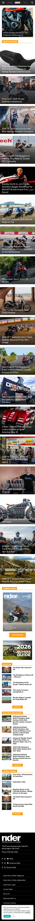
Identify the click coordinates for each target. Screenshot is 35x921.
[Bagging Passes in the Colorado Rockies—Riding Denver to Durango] (6, 792)
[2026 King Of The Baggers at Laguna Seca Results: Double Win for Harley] (17, 150)
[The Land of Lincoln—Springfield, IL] (6, 692)
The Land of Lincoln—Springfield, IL (21, 691)
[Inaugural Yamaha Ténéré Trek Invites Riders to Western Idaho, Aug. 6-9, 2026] (6, 740)
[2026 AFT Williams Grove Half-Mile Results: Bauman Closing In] (17, 120)
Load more (16, 707)
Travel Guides (9, 771)
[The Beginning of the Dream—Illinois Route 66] (6, 685)
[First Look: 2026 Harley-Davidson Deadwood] (17, 90)
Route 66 (7, 664)
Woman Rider (11, 867)
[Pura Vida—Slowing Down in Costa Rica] (6, 777)
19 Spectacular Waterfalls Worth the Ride (22, 805)
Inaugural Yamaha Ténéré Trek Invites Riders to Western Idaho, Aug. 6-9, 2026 (22, 741)
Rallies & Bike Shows (12, 713)
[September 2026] (17, 611)
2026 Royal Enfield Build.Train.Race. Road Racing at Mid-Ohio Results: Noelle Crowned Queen (22, 720)
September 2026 (19, 782)
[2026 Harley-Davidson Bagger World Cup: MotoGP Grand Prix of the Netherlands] (17, 240)
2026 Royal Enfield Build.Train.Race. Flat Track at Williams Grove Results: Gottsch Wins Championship (22, 731)
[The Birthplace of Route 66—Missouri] (6, 677)
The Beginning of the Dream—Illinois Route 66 (22, 683)
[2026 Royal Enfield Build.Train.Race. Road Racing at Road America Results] (6, 757)
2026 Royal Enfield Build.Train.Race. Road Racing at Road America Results (22, 757)
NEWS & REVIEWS (10, 42)
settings (27, 913)
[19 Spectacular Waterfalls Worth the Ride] (6, 806)
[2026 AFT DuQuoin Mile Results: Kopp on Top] (17, 210)
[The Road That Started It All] (6, 670)
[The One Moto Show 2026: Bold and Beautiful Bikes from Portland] (17, 391)
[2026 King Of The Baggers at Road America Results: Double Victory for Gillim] (17, 361)
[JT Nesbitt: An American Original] (17, 480)
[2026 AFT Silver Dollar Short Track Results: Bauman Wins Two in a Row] (17, 540)
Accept (7, 916)
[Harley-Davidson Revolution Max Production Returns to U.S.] (17, 22)
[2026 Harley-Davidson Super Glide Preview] (17, 301)
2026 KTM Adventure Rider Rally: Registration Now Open (22, 749)
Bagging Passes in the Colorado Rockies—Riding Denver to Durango (22, 791)
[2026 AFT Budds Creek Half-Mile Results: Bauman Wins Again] (17, 450)
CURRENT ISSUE (9, 588)
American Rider (15, 863)
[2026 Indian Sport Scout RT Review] (17, 270)
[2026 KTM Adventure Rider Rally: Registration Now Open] (6, 749)
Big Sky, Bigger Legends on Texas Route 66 (22, 698)
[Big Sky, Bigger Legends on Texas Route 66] (6, 700)
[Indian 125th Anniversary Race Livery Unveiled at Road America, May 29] (17, 421)
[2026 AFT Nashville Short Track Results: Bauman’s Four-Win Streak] (17, 331)
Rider (11, 859)
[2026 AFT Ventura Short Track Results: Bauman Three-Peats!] (17, 570)
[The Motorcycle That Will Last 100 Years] (17, 510)
